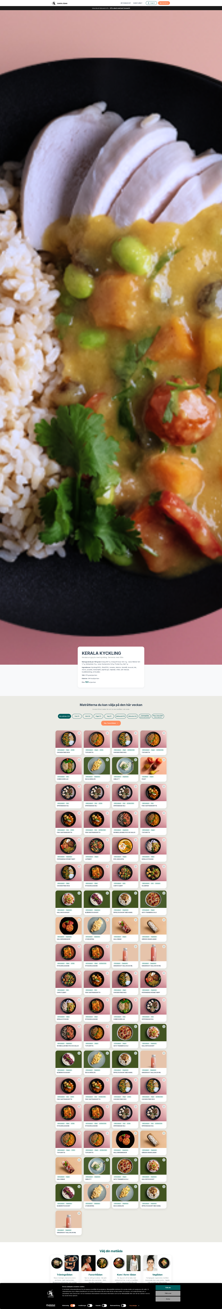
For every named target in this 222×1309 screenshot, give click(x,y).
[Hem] (59, 3)
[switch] (89, 1305)
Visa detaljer (133, 1305)
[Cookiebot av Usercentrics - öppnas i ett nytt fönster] (50, 1305)
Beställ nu (165, 3)
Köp (110, 723)
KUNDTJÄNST (137, 3)
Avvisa (168, 1299)
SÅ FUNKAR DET (126, 3)
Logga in (152, 3)
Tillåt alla (168, 1287)
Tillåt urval (168, 1293)
